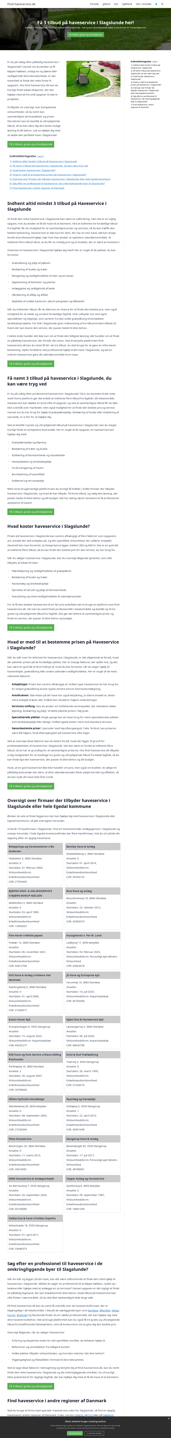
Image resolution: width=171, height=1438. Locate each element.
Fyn (116, 4)
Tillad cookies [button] (75, 1433)
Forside (94, 4)
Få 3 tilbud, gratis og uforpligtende (85, 34)
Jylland (106, 4)
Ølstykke (105, 1310)
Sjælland (127, 4)
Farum (11, 1315)
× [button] (169, 1419)
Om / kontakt (143, 4)
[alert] (85, 1427)
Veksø (115, 1310)
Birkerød (22, 1315)
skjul (40, 156)
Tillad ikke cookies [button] (94, 1433)
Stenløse (93, 1310)
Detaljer (112, 1428)
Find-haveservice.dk (21, 4)
